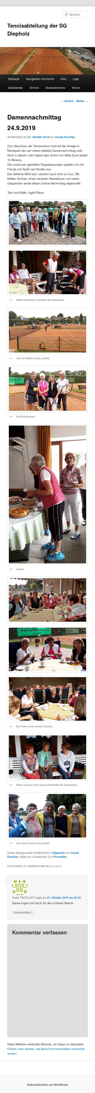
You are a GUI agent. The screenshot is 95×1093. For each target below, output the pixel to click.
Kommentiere (23, 912)
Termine (34, 87)
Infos (63, 79)
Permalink (60, 857)
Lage (76, 79)
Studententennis (55, 87)
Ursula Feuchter (65, 137)
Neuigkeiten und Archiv (40, 79)
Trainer (76, 87)
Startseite (13, 79)
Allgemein (58, 853)
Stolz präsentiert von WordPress (47, 1085)
